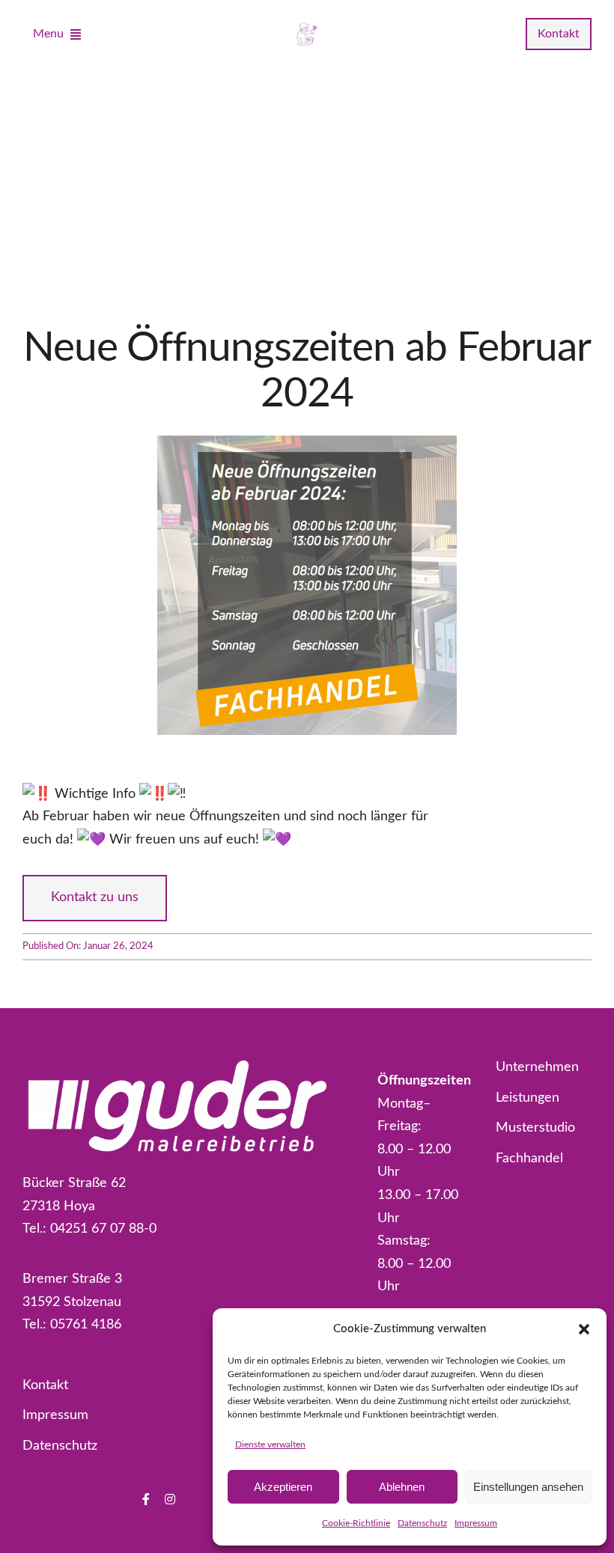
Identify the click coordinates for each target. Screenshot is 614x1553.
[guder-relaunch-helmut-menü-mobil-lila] (307, 27)
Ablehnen (402, 1486)
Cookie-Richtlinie (356, 1523)
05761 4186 (85, 1324)
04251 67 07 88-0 (103, 1229)
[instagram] (170, 1499)
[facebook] (146, 1499)
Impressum (476, 1523)
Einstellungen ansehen (528, 1486)
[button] (584, 1329)
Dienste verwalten (270, 1444)
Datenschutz (422, 1523)
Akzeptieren (283, 1486)
